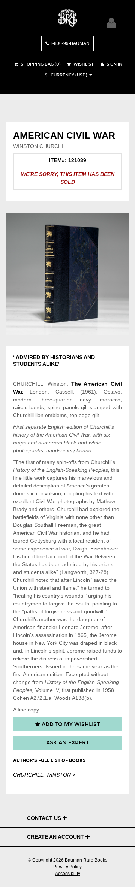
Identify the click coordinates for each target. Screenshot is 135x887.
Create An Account (56, 837)
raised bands (28, 407)
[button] (65, 75)
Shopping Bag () (40, 64)
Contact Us (45, 818)
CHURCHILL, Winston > (44, 775)
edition (74, 427)
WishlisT (83, 64)
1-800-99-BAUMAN (69, 43)
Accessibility (67, 873)
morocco (110, 400)
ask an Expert (67, 742)
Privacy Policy (67, 866)
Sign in (113, 64)
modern (22, 400)
